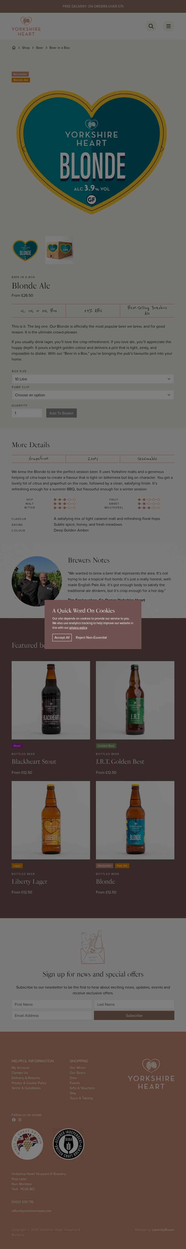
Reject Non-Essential (91, 637)
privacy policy (78, 627)
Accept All (62, 637)
